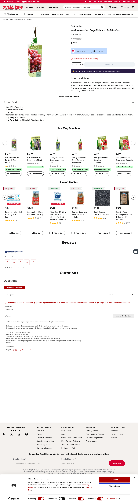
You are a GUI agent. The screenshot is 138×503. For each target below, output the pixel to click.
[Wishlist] (110, 7)
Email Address (19, 459)
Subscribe (117, 463)
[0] (133, 7)
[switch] (62, 498)
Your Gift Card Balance (70, 444)
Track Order (97, 2)
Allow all (114, 480)
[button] (69, 102)
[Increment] (81, 64)
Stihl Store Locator (128, 2)
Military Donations (44, 437)
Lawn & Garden (85, 14)
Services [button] (30, 14)
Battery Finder (92, 431)
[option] (14, 154)
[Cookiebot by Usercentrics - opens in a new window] (14, 498)
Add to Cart (14, 233)
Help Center (66, 431)
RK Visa (114, 437)
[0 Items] (133, 7)
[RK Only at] (13, 198)
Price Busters (57, 14)
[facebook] (4, 434)
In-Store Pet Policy (68, 448)
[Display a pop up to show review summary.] (41, 218)
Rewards (114, 431)
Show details (112, 499)
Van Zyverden (76, 26)
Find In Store (14, 173)
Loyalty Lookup (117, 434)
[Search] (102, 7)
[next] (133, 143)
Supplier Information (45, 441)
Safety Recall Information (71, 437)
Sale (67, 14)
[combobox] (84, 7)
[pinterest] (26, 434)
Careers (117, 2)
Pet (74, 14)
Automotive (100, 14)
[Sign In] (122, 7)
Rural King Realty (43, 444)
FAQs (63, 434)
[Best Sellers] (57, 198)
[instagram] (19, 434)
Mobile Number (68, 459)
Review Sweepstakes (94, 437)
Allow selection (114, 486)
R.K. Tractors (40, 7)
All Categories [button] (12, 14)
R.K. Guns (29, 7)
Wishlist (115, 7)
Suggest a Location (44, 448)
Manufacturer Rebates (70, 441)
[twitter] (11, 434)
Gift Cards (87, 2)
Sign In (126, 7)
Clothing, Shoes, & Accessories (120, 14)
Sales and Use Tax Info (95, 434)
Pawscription (53, 7)
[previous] (5, 143)
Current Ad (108, 2)
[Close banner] (134, 477)
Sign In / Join (98, 51)
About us (40, 431)
